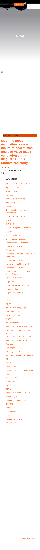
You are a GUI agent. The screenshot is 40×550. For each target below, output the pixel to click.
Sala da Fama (11, 381)
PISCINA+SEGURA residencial (18, 340)
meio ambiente (12, 311)
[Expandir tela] (6, 543)
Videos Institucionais (14, 419)
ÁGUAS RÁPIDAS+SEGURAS (18, 184)
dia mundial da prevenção (17, 242)
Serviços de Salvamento (16, 400)
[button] (10, 4)
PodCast (9, 344)
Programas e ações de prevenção (20, 355)
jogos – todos (12, 289)
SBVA (8, 389)
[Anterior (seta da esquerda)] (2, 546)
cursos (9, 231)
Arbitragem (11, 195)
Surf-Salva (10, 408)
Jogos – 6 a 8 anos (14, 278)
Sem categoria (12, 396)
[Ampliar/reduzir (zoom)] (2, 543)
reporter (9, 374)
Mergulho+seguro (13, 315)
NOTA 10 (9, 319)
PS (7, 359)
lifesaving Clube (13, 300)
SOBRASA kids (12, 404)
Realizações (11, 366)
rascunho (10, 363)
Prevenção (10, 348)
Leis (7, 296)
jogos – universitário (14, 293)
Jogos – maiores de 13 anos (18, 285)
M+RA (8, 304)
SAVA (8, 385)
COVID (9, 220)
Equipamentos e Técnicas (16, 246)
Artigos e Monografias (15, 199)
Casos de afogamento (15, 216)
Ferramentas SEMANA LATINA (18, 264)
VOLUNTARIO (11, 423)
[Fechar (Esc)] (15, 543)
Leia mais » (5, 168)
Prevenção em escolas (15, 351)
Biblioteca (10, 206)
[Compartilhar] (10, 543)
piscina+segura (12, 323)
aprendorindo (11, 191)
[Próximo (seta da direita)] (6, 546)
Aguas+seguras (12, 187)
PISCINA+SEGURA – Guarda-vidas (20, 326)
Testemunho (11, 411)
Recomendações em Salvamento (19, 370)
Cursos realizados (13, 235)
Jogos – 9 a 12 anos (14, 281)
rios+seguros (11, 378)
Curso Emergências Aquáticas (18, 228)
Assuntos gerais (12, 202)
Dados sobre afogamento (17, 239)
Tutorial (9, 415)
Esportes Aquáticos (14, 260)
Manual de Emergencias (16, 308)
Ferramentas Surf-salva (16, 268)
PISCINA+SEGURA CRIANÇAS (18, 336)
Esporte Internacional (15, 250)
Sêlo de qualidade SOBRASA (18, 393)
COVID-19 (10, 224)
